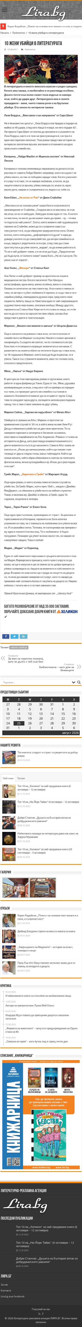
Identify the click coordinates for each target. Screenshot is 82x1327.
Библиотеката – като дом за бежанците (56, 667)
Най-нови (8, 778)
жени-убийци (19, 647)
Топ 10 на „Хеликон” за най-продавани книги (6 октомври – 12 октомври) (46, 1228)
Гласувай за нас (41, 1309)
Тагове (21, 778)
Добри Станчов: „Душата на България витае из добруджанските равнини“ (47, 1260)
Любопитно (18, 32)
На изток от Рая (28, 197)
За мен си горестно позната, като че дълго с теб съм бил (26, 659)
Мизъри (24, 268)
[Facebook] (43, 1314)
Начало (4, 32)
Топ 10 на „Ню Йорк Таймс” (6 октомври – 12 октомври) (48, 802)
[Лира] (44, 9)
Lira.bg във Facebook (12, 1296)
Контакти (6, 1290)
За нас (4, 1284)
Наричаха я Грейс (32, 474)
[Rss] (39, 1314)
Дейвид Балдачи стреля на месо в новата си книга (46, 931)
